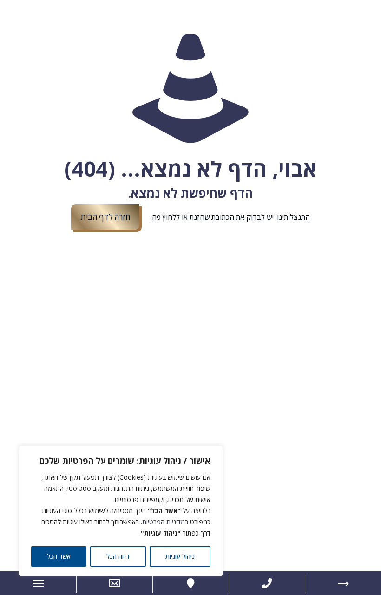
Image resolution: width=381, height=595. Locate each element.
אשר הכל (59, 556)
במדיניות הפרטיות (165, 521)
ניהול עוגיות (180, 556)
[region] (121, 510)
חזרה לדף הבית (105, 217)
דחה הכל (118, 556)
